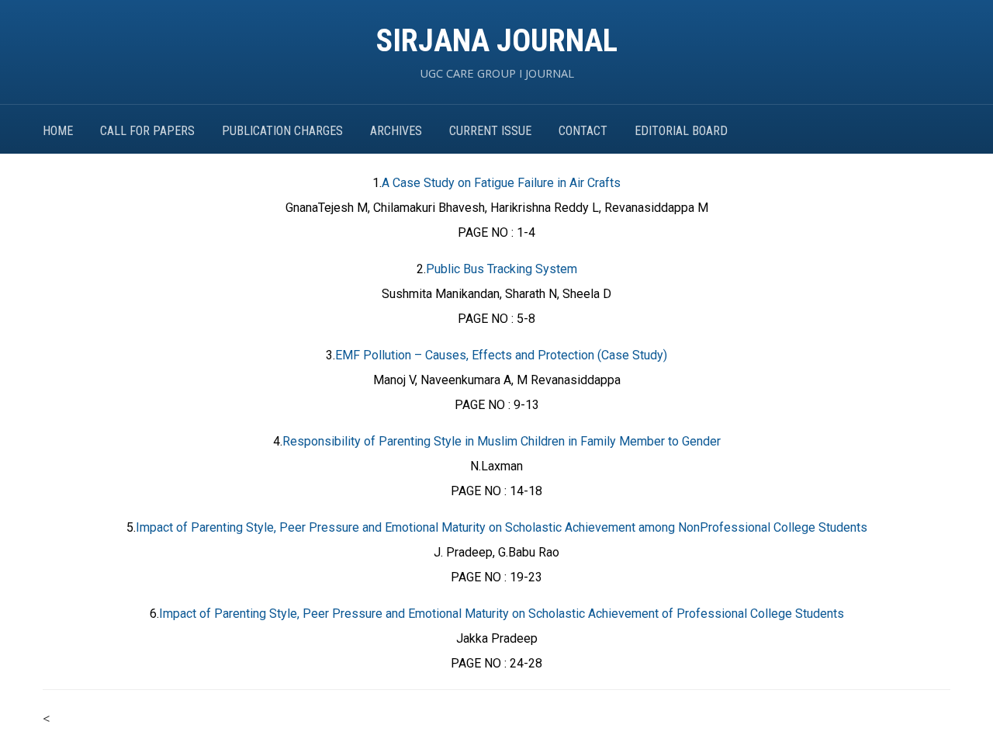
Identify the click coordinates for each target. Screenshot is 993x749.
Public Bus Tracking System (501, 269)
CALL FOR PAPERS (147, 130)
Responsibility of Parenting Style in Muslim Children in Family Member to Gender (501, 441)
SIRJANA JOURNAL (497, 41)
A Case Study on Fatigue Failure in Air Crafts (501, 182)
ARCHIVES (396, 130)
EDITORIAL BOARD (681, 130)
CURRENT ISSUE (490, 130)
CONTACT (583, 130)
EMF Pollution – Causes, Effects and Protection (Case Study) (501, 355)
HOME (58, 130)
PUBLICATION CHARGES (282, 130)
